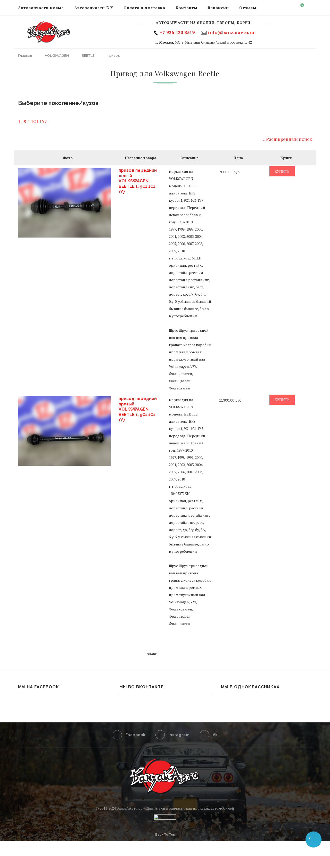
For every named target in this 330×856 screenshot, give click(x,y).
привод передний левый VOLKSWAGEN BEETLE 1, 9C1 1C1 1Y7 (138, 181)
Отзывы (247, 7)
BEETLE (88, 56)
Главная (25, 56)
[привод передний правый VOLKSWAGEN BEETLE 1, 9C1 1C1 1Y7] (64, 431)
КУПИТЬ (282, 171)
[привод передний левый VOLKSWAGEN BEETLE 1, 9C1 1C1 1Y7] (64, 203)
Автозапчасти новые (41, 7)
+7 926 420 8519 (177, 32)
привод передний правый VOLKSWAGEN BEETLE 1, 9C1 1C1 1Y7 (138, 409)
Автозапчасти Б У (93, 7)
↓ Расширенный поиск (287, 139)
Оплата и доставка (144, 7)
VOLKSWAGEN (57, 56)
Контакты (186, 7)
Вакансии (218, 7)
